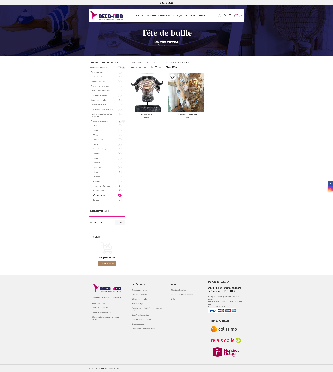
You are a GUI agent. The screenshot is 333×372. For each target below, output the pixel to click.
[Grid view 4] (160, 67)
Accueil (132, 62)
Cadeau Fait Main (98, 81)
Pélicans (96, 177)
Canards (96, 153)
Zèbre (95, 135)
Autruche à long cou (101, 149)
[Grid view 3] (156, 67)
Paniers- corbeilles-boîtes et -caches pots (103, 115)
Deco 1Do (99, 368)
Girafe (95, 144)
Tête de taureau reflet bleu (186, 115)
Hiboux (96, 172)
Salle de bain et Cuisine (100, 91)
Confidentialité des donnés (182, 294)
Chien (95, 130)
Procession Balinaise (101, 186)
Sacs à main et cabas (100, 86)
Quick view (162, 77)
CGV (173, 299)
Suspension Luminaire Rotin (102, 109)
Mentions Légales (178, 290)
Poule (95, 126)
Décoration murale (98, 105)
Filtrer (120, 223)
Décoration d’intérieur (98, 68)
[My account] (219, 15)
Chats (95, 158)
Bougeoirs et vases (99, 95)
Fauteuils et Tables (98, 77)
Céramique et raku (98, 100)
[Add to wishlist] (162, 83)
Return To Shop (107, 264)
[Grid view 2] (152, 67)
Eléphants (97, 167)
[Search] (225, 15)
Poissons (96, 181)
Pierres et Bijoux (97, 72)
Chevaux (96, 163)
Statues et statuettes (99, 121)
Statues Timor (98, 191)
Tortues (96, 200)
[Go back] (138, 32)
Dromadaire (98, 140)
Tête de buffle (99, 195)
